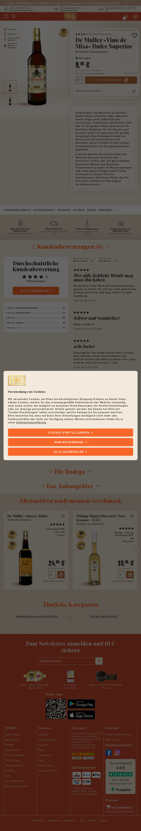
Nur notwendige (69, 442)
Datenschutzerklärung (31, 422)
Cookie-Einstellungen (68, 432)
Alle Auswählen (69, 452)
